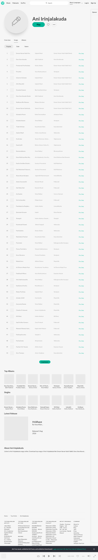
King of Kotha (35, 543)
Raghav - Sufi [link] (63, 526)
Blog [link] (75, 527)
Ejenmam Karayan (21, 212)
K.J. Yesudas (7, 527)
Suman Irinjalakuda (40, 310)
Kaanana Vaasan (58, 273)
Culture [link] (76, 526)
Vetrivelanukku (20, 200)
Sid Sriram (7, 538)
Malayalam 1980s (51, 531)
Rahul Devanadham (40, 114)
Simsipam (56, 71)
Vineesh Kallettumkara (41, 249)
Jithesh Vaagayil (39, 224)
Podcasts (16, 3)
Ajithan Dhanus (39, 261)
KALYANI (34, 527)
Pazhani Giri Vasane (22, 347)
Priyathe (18, 71)
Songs (16, 40)
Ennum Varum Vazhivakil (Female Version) (28, 108)
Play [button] (38, 24)
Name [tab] (26, 46)
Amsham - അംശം (37, 529)
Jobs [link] (75, 529)
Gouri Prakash (39, 322)
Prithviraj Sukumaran (24, 526)
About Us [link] (76, 524)
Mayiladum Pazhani (22, 237)
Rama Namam (58, 212)
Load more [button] (44, 362)
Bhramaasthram (58, 151)
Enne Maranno (20, 255)
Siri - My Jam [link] (63, 529)
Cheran (20, 533)
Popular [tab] (8, 46)
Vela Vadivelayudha (22, 279)
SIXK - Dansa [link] (63, 527)
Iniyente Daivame (21, 78)
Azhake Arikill (20, 298)
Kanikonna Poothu (21, 285)
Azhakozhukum (20, 120)
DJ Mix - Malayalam (51, 540)
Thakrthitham (20, 126)
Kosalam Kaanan (21, 90)
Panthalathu (19, 230)
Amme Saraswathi (21, 182)
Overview (7, 40)
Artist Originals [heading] (65, 521)
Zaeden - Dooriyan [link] (65, 524)
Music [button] (8, 3)
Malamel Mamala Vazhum (23, 328)
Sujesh (36, 212)
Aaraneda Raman (21, 304)
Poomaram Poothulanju (23, 65)
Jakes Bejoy (7, 526)
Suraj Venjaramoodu (23, 527)
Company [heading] (77, 521)
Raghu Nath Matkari (40, 328)
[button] (76, 3)
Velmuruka (57, 133)
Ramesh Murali (39, 182)
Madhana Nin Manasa (22, 102)
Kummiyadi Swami (21, 224)
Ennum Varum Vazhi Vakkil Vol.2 (62, 65)
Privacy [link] (81, 534)
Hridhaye (80, 407)
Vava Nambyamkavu (40, 71)
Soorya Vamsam (58, 194)
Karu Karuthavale (21, 59)
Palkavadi (56, 182)
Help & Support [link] (78, 536)
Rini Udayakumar (23, 531)
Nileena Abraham (40, 102)
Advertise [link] (76, 533)
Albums (24, 40)
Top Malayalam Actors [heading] (23, 522)
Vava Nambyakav (49, 157)
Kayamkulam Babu (40, 126)
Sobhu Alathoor (39, 218)
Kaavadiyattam (58, 126)
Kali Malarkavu (58, 163)
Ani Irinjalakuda (49, 19)
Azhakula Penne (21, 114)
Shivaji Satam (38, 341)
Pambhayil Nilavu (21, 273)
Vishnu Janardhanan (40, 133)
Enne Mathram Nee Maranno (24, 157)
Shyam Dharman (39, 139)
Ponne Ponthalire (21, 249)
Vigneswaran (57, 139)
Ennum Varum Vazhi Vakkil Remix (63, 53)
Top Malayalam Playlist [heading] (51, 522)
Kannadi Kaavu (44, 407)
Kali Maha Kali (20, 188)
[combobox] (49, 3)
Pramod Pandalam (40, 255)
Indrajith (68, 407)
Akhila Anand (38, 347)
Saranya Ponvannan (40, 163)
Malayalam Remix (51, 533)
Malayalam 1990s (51, 527)
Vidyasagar (7, 543)
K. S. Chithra (7, 540)
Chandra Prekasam (21, 310)
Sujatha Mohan (8, 533)
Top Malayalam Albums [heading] (37, 522)
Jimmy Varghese (39, 353)
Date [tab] (17, 46)
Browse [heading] (20, 536)
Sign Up (93, 3)
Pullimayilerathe (21, 334)
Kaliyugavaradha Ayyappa (61, 243)
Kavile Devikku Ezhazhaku (24, 163)
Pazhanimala (20, 341)
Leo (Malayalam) (36, 541)
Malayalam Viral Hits (51, 529)
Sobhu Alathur (39, 206)
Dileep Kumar (38, 200)
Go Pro (23, 3)
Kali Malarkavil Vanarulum (24, 169)
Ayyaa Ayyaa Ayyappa (22, 175)
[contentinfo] (45, 538)
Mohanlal (6, 529)
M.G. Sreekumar (8, 531)
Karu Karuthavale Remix (23, 96)
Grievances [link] (77, 538)
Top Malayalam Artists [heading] (9, 522)
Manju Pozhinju (20, 292)
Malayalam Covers (51, 534)
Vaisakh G (37, 334)
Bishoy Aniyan (39, 145)
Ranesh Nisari (48, 218)
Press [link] (75, 531)
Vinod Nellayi (38, 120)
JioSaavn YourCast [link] (79, 543)
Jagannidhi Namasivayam (42, 175)
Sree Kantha (38, 298)
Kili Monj (18, 316)
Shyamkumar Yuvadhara (41, 267)
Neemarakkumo (20, 151)
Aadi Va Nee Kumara (22, 322)
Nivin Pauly (21, 529)
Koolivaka (19, 139)
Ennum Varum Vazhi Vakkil (24, 53)
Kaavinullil (19, 145)
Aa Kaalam (19, 194)
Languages (75, 2)
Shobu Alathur (39, 65)
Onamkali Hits (21, 386)
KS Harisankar (8, 541)
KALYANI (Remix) (36, 526)
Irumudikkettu (58, 175)
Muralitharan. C (39, 285)
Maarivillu (56, 261)
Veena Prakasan (39, 108)
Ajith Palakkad (39, 59)
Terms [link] (75, 534)
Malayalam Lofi (50, 536)
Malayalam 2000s (51, 526)
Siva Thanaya (20, 353)
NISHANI (34, 531)
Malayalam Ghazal (51, 538)
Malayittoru (19, 261)
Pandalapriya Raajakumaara (24, 206)
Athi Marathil (20, 84)
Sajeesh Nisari (39, 53)
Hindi (71, 4)
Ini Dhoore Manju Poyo (23, 267)
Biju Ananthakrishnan (41, 90)
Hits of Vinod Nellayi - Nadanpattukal (45, 386)
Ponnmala (19, 243)
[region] (44, 516)
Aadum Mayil (20, 133)
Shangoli (18, 218)
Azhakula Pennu (58, 114)
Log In (87, 3)
